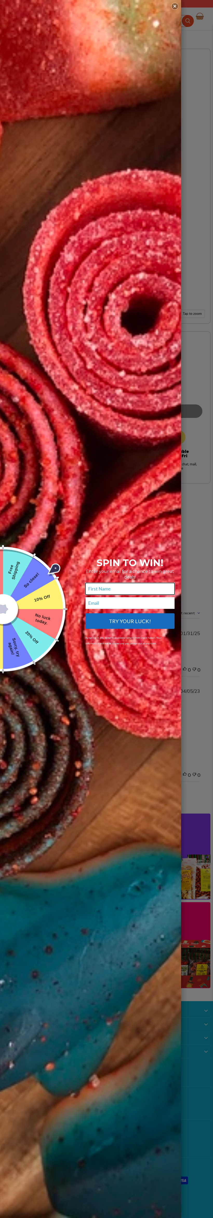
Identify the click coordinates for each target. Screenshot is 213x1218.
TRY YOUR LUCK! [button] (130, 621)
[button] (175, 6)
